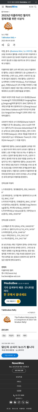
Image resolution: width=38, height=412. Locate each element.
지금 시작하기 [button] (9, 355)
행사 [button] (18, 336)
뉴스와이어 (28, 51)
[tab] (19, 377)
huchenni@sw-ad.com (10, 276)
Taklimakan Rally (8, 37)
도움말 (19, 391)
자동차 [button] (11, 336)
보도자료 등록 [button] (19, 370)
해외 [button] (24, 336)
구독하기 (32, 313)
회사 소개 (15, 409)
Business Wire (16, 51)
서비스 (19, 382)
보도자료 (19, 377)
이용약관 (22, 409)
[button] (2, 45)
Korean (6, 12)
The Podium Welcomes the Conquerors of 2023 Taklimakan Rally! (25, 319)
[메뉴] (2, 6)
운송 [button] (4, 336)
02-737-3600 (19, 395)
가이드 (19, 386)
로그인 (9, 409)
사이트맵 (28, 409)
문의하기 (19, 398)
